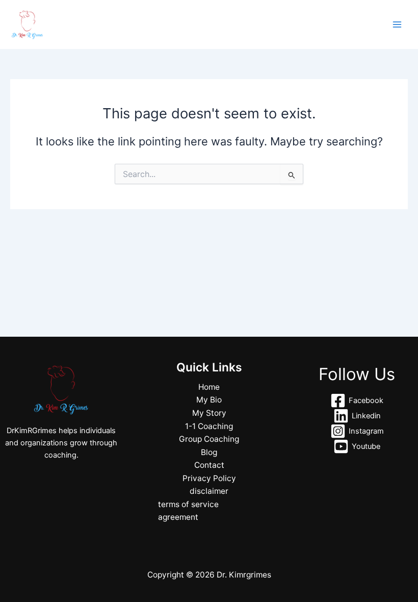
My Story (209, 413)
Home (209, 387)
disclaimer (209, 491)
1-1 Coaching (209, 426)
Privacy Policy (209, 478)
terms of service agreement (188, 510)
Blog (209, 452)
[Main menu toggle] (397, 24)
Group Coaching (209, 439)
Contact (209, 465)
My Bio (209, 400)
